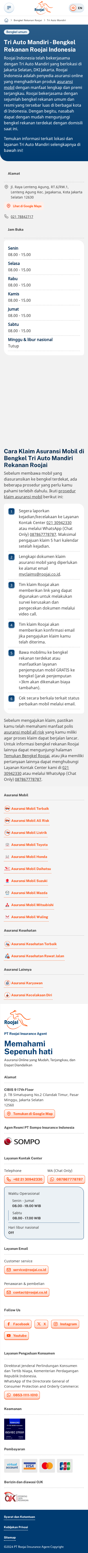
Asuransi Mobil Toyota (29, 845)
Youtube (20, 1336)
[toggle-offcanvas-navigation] (9, 8)
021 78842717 (22, 216)
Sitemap (10, 1537)
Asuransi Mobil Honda (29, 857)
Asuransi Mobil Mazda (29, 893)
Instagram (68, 1324)
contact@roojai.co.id (30, 1292)
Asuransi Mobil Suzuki (29, 881)
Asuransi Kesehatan (20, 930)
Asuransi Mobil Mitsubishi (32, 905)
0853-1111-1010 (25, 1395)
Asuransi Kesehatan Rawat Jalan (37, 956)
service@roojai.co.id (29, 1270)
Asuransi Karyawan (27, 983)
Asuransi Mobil (16, 795)
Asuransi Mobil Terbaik (30, 809)
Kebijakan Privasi (16, 1527)
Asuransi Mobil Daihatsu (31, 869)
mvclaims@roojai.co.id (39, 574)
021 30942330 (59, 522)
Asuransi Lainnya (18, 969)
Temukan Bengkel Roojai (26, 755)
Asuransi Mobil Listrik (29, 833)
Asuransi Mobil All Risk (30, 821)
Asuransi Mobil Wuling (29, 917)
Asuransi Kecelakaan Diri (31, 995)
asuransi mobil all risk (24, 732)
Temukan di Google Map (33, 1114)
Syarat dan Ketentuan (19, 1517)
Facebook (21, 1324)
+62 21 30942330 (27, 1179)
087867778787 (43, 534)
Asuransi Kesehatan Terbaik (34, 944)
